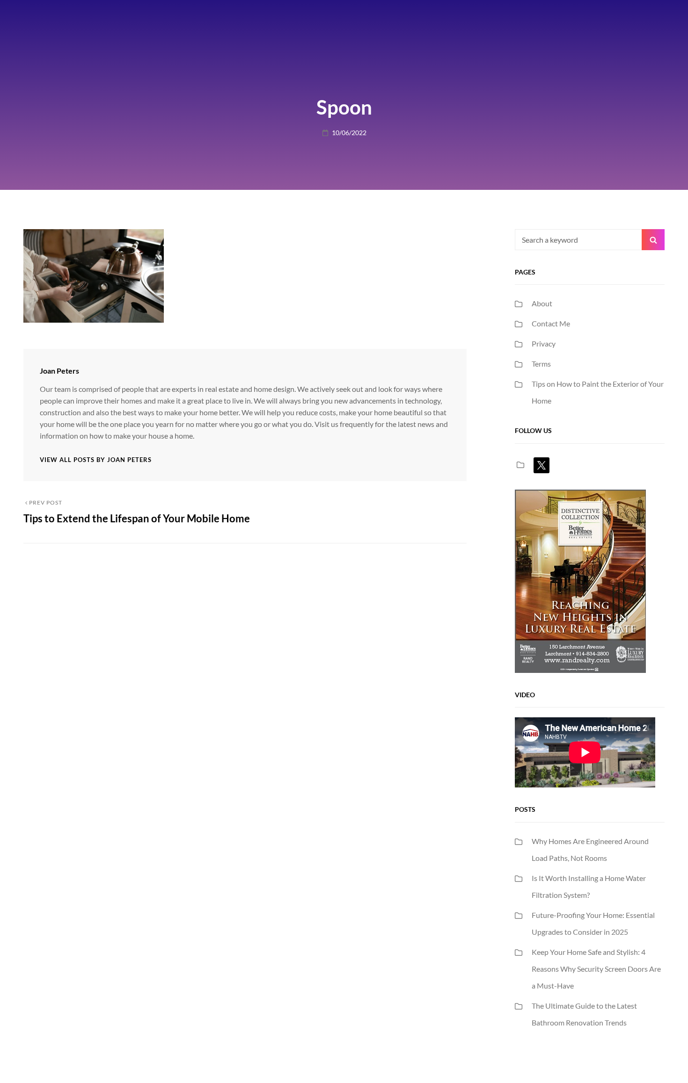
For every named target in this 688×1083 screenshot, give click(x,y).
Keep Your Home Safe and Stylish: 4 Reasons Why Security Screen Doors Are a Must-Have (596, 968)
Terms (541, 363)
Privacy (544, 343)
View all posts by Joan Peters (96, 459)
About (542, 303)
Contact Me (551, 323)
